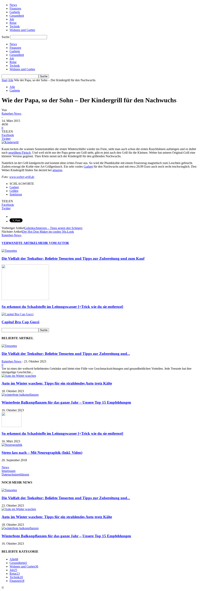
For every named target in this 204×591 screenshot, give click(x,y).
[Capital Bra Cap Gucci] (17, 314)
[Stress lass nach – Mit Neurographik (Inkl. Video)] (12, 444)
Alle (10, 80)
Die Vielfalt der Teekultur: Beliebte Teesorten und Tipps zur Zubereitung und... (66, 354)
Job (12, 19)
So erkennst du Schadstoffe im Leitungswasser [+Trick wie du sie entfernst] (62, 307)
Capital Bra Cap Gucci (20, 322)
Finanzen (15, 8)
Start (4, 80)
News (13, 5)
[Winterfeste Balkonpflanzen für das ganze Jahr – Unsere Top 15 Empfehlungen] (20, 394)
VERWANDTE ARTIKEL (20, 243)
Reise (13, 22)
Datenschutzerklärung (15, 474)
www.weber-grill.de (21, 177)
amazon (57, 170)
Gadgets (15, 12)
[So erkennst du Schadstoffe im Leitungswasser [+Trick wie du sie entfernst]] (25, 299)
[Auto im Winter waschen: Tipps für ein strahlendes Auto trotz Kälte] (19, 375)
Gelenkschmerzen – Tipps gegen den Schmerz (53, 228)
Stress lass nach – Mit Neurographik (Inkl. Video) (42, 452)
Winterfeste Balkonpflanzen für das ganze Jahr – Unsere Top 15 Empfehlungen (66, 402)
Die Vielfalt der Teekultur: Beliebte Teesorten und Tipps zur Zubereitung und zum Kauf (73, 258)
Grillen (14, 190)
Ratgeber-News (11, 113)
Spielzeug (16, 194)
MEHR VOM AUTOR (53, 243)
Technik (15, 26)
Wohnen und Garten (22, 30)
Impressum (8, 471)
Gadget (88, 166)
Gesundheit (17, 15)
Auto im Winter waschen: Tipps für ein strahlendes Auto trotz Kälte (57, 383)
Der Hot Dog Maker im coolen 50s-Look (48, 231)
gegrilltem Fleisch (19, 152)
